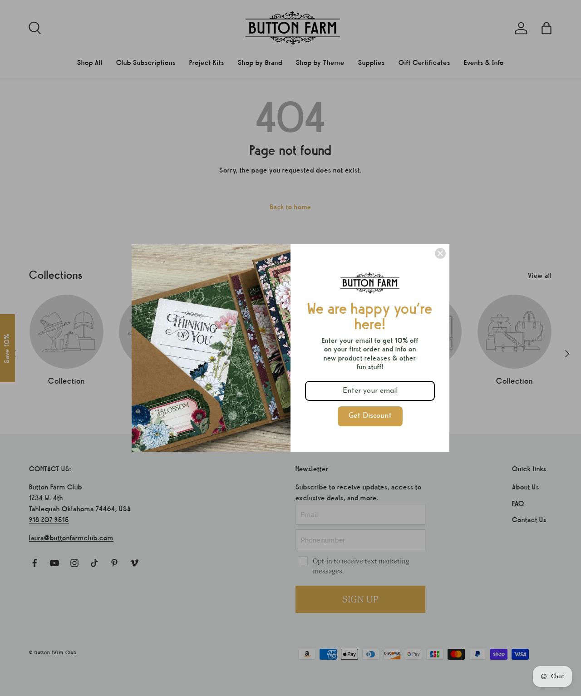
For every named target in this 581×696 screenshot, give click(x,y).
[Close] (440, 253)
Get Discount (370, 416)
